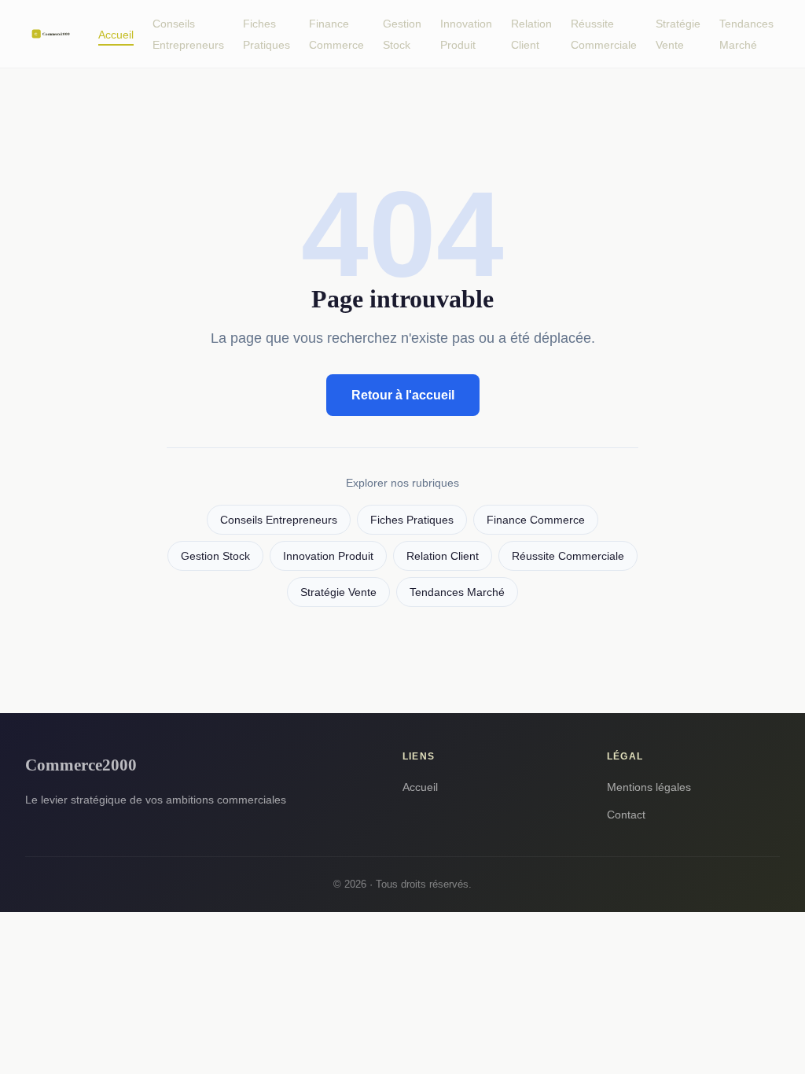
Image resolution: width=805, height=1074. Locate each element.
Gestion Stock (402, 34)
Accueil (116, 34)
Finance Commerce (336, 34)
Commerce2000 (81, 765)
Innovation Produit (466, 34)
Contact (626, 814)
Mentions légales (649, 787)
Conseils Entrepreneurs (188, 34)
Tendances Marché (746, 34)
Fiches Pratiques (266, 34)
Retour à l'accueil (402, 395)
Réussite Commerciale (604, 34)
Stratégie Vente (678, 34)
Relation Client (531, 34)
